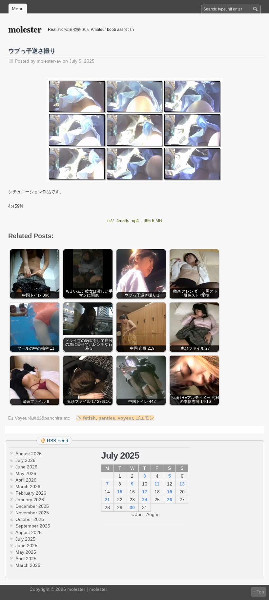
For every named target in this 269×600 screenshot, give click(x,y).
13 (182, 483)
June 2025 (26, 545)
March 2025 (27, 565)
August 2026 (28, 453)
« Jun (137, 514)
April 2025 (25, 558)
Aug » (152, 514)
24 (144, 499)
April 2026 (25, 480)
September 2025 (32, 525)
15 (119, 491)
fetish (89, 418)
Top (260, 591)
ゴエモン (144, 418)
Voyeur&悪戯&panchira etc (42, 418)
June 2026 (26, 466)
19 (169, 491)
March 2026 (27, 486)
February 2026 (30, 493)
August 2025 (28, 532)
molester (24, 29)
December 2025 (32, 506)
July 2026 (25, 460)
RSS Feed (57, 440)
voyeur (125, 418)
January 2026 (29, 499)
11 (157, 483)
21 (107, 499)
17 (144, 491)
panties (106, 418)
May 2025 (25, 552)
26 (169, 499)
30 (132, 507)
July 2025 (25, 539)
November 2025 (32, 512)
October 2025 (29, 519)
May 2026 (25, 473)
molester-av (49, 61)
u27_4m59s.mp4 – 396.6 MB (134, 220)
